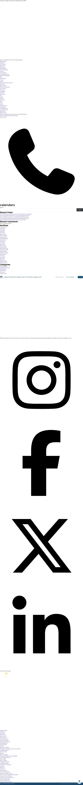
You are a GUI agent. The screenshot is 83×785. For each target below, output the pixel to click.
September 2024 (4, 252)
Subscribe (80, 277)
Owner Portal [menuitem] (3, 751)
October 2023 (3, 262)
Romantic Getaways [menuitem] (5, 87)
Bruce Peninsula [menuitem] (4, 69)
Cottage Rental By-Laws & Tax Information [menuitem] (10, 748)
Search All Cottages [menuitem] (5, 75)
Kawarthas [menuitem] (2, 65)
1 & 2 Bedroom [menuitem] (3, 105)
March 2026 (3, 234)
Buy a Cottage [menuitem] (3, 760)
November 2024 (4, 250)
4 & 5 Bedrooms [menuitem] (4, 108)
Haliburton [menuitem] (2, 67)
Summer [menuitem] (2, 92)
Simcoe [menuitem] (2, 71)
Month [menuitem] (1, 104)
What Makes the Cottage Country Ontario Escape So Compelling (16, 214)
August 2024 (3, 254)
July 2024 (2, 255)
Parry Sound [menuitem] (3, 64)
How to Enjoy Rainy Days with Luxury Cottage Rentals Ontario (15, 215)
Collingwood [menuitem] (3, 72)
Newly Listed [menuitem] (3, 85)
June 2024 (2, 257)
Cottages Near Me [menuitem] (4, 74)
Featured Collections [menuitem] (5, 779)
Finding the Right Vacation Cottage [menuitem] (8, 756)
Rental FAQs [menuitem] (3, 758)
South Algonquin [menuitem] (4, 740)
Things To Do (3, 273)
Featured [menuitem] (2, 84)
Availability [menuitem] (2, 91)
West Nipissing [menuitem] (3, 743)
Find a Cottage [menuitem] (3, 730)
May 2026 (2, 231)
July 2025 (2, 241)
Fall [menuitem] (1, 95)
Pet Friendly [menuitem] (3, 78)
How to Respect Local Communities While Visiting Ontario (14, 216)
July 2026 (2, 228)
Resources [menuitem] (2, 111)
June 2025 (2, 242)
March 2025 (3, 245)
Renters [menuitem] (2, 753)
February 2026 (3, 235)
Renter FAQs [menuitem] (3, 112)
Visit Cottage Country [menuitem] (5, 757)
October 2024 (3, 251)
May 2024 (2, 258)
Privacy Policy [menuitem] (3, 770)
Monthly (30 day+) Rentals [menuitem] (6, 82)
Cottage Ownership (5, 267)
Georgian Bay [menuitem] (3, 68)
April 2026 (2, 232)
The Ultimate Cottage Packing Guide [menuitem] (9, 774)
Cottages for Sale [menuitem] (4, 763)
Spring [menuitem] (1, 98)
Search (2, 207)
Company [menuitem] (2, 766)
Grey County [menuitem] (3, 737)
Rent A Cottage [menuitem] (3, 59)
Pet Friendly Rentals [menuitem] (5, 780)
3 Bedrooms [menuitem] (3, 107)
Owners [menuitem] (2, 746)
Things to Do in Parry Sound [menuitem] (7, 777)
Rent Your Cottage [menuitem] (4, 747)
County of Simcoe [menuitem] (4, 738)
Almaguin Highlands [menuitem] (5, 741)
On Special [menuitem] (2, 94)
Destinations (3, 269)
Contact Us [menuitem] (2, 768)
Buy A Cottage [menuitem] (3, 115)
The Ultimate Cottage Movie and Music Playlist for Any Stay (14, 218)
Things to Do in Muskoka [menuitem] (6, 776)
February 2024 (3, 261)
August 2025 (3, 240)
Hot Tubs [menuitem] (2, 89)
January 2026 (3, 237)
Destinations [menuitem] (3, 61)
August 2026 (3, 227)
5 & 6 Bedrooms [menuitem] (4, 109)
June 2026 (2, 230)
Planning (2, 272)
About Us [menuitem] (2, 767)
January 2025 (3, 247)
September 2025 (4, 238)
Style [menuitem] (1, 77)
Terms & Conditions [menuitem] (5, 771)
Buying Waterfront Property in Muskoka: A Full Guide (13, 219)
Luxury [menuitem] (1, 79)
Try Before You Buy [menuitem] (4, 761)
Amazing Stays (3, 266)
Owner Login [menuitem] (3, 117)
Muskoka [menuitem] (2, 62)
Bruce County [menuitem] (3, 736)
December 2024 (4, 248)
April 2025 (2, 244)
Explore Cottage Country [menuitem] (6, 114)
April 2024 (2, 260)
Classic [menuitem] (1, 81)
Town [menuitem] (1, 102)
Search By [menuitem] (2, 100)
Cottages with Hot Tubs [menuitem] (6, 781)
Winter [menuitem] (1, 97)
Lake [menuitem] (1, 101)
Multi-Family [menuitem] (3, 88)
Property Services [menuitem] (4, 750)
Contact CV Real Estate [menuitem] (5, 764)
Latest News (3, 270)
